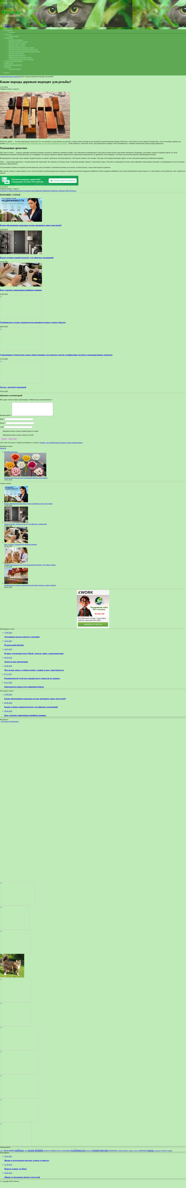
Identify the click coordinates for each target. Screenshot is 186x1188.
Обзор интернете (15, 69)
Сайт (2, 427)
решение (131, 1150)
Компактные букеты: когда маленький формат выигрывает (25, 478)
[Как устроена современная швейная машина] (21, 286)
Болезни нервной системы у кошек (21, 48)
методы (59, 1150)
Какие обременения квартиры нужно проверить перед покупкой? (31, 225)
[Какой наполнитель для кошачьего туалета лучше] (19, 1073)
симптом (136, 1150)
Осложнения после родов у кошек (21, 59)
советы (150, 1150)
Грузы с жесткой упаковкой (13, 387)
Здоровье (8, 38)
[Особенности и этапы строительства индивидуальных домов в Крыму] (21, 318)
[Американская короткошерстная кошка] (16, 1145)
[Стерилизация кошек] (15, 929)
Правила (12, 32)
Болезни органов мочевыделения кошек (23, 49)
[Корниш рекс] (17, 905)
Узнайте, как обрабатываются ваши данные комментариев (61, 443)
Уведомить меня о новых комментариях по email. (21, 431)
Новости (8, 63)
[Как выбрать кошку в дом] (15, 1001)
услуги (163, 1150)
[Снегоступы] (19, 1097)
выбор (12, 1150)
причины (120, 1150)
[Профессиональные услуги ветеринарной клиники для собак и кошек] (16, 563)
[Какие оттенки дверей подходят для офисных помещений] (21, 253)
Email (2, 423)
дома (25, 1150)
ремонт (125, 1150)
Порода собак (14, 36)
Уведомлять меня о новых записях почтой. (18, 435)
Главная (3, 76)
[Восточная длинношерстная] (19, 1121)
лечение (46, 1150)
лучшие (53, 1150)
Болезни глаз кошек (16, 40)
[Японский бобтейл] (15, 953)
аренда (2, 1150)
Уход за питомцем (13, 61)
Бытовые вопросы (13, 65)
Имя (2, 419)
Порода (8, 34)
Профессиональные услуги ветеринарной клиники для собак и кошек (30, 565)
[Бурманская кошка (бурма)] (16, 1025)
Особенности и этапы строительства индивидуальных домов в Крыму (33, 322)
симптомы (143, 1150)
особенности (78, 1150)
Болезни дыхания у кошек (18, 42)
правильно (88, 1150)
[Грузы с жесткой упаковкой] (21, 383)
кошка (39, 1150)
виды (6, 1150)
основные (66, 1150)
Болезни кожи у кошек (17, 46)
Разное (7, 67)
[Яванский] (19, 1049)
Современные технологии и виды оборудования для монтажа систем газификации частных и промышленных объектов (56, 355)
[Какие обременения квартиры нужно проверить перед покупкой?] (21, 221)
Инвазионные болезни (17, 55)
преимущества (100, 1150)
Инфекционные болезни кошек (20, 57)
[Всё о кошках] (10, 21)
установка (169, 1150)
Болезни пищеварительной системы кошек (24, 51)
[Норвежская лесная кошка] (12, 977)
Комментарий (5, 415)
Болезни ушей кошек (16, 53)
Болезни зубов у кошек (17, 44)
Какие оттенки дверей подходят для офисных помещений (26, 258)
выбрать (19, 1150)
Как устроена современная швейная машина (21, 290)
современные (157, 1150)
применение (112, 1150)
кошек (31, 1150)
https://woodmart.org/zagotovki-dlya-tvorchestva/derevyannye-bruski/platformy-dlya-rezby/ (36, 143)
